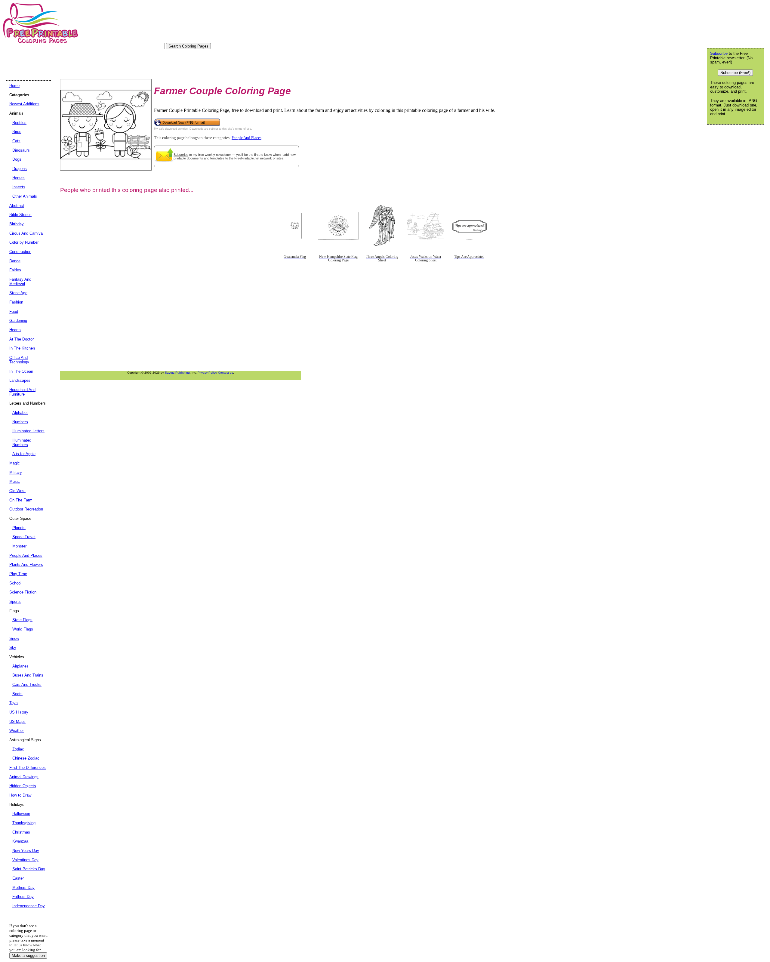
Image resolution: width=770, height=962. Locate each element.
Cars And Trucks (27, 684)
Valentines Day (25, 860)
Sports (15, 601)
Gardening (18, 320)
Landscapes (19, 380)
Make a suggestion (28, 955)
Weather (16, 730)
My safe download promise (171, 128)
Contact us (225, 372)
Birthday (16, 224)
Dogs (16, 159)
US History (18, 712)
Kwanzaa (20, 841)
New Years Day (25, 850)
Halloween (21, 813)
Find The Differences (27, 767)
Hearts (15, 330)
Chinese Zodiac (25, 758)
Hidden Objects (22, 786)
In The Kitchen (22, 348)
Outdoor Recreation (26, 509)
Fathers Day (23, 896)
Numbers (20, 422)
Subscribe (181, 154)
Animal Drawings (23, 777)
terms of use (243, 128)
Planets (19, 528)
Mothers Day (23, 887)
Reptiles (19, 122)
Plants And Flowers (26, 564)
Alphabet (20, 412)
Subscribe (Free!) (735, 72)
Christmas (21, 832)
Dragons (19, 168)
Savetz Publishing (177, 372)
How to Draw (20, 795)
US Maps (17, 721)
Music (14, 481)
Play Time (18, 574)
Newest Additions (24, 104)
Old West (17, 491)
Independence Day (28, 906)
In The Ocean (21, 371)
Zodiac (18, 749)
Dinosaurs (21, 150)
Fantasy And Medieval (20, 281)
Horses (18, 178)
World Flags (22, 629)
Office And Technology (19, 359)
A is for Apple (23, 454)
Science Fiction (22, 592)
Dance (14, 261)
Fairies (15, 270)
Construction (20, 251)
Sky (12, 647)
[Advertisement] (115, 62)
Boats (17, 694)
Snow (14, 638)
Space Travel (23, 537)
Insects (18, 187)
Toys (13, 703)
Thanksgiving (23, 823)
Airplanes (20, 666)
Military (15, 472)
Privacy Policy (207, 372)
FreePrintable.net (246, 158)
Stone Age (18, 293)
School (15, 583)
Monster (19, 546)
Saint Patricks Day (28, 869)
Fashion (16, 302)
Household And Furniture (22, 391)
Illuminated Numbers (21, 442)
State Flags (22, 620)
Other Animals (24, 196)
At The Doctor (21, 339)
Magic (14, 463)
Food (13, 311)
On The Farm (20, 500)
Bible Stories (20, 214)
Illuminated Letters (28, 431)
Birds (16, 131)
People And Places (246, 138)
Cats (16, 141)
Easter (18, 878)
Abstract (16, 205)
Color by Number (23, 242)
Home (14, 85)
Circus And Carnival (26, 233)
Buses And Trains (27, 675)
